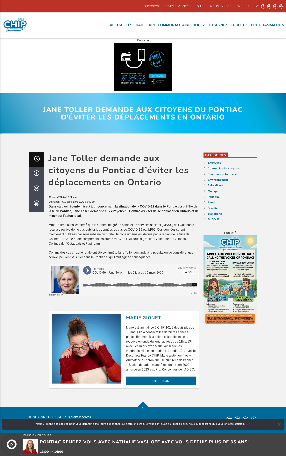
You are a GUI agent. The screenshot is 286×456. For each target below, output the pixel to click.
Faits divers (215, 185)
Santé (211, 202)
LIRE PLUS (160, 381)
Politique (214, 196)
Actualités (121, 25)
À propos (151, 6)
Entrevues (214, 162)
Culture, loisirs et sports (224, 168)
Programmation (267, 25)
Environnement (218, 179)
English (243, 6)
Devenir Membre (177, 6)
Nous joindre (220, 6)
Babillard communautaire (163, 25)
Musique (213, 191)
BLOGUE (213, 219)
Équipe (200, 6)
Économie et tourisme (222, 174)
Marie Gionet (143, 318)
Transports (215, 213)
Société (213, 208)
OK (248, 423)
